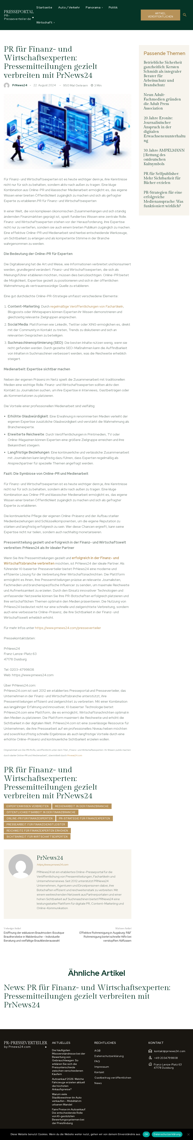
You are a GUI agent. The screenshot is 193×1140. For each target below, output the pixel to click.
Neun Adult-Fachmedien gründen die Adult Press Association (162, 102)
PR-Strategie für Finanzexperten (84, 818)
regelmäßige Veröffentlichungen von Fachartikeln (86, 306)
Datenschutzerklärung (167, 1134)
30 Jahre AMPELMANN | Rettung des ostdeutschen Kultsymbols (164, 157)
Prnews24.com (74, 755)
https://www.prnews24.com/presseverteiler (68, 628)
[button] (184, 15)
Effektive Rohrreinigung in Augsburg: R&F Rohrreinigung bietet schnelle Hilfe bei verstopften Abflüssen (105, 937)
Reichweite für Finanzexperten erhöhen (37, 830)
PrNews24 (19, 85)
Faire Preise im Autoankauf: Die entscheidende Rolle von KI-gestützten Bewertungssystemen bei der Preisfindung (69, 1116)
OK (146, 1134)
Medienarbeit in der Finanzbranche (82, 806)
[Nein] (188, 1134)
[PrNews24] (7, 85)
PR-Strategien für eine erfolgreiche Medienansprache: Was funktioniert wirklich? (163, 199)
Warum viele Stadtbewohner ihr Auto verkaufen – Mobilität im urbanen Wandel (67, 1099)
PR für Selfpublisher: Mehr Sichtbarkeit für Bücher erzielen (162, 178)
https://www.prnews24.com (52, 864)
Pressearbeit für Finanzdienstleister (36, 824)
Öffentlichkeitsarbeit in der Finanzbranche (41, 812)
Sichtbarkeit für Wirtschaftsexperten (37, 836)
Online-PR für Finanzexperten (30, 818)
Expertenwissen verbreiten (28, 806)
